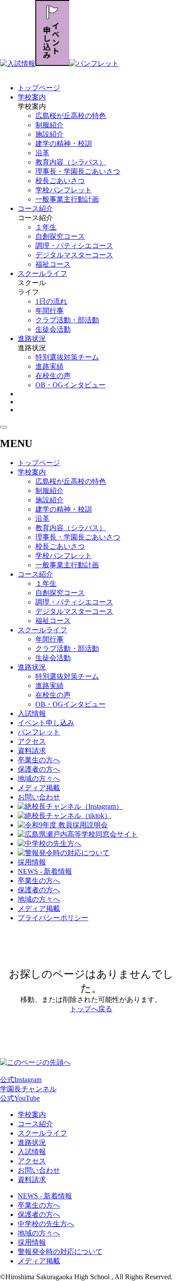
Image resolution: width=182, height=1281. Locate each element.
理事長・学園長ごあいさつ (77, 171)
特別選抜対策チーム (67, 357)
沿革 (42, 153)
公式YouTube (20, 1098)
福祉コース (53, 264)
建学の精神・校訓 (63, 143)
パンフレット (39, 732)
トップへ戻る (91, 1009)
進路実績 (49, 366)
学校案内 (32, 97)
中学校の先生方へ (46, 1223)
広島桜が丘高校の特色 (70, 115)
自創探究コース (60, 236)
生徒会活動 (53, 329)
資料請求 (32, 750)
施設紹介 (49, 134)
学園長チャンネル (28, 1089)
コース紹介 (35, 208)
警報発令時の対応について (60, 1251)
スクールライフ (42, 273)
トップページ (39, 88)
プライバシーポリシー (53, 918)
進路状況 (32, 338)
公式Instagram (21, 1079)
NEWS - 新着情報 (45, 871)
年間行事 (49, 310)
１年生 (46, 227)
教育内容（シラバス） (70, 162)
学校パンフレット (63, 190)
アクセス (32, 741)
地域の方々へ (39, 778)
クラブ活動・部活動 (67, 320)
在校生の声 (53, 375)
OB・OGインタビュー (70, 385)
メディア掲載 (39, 788)
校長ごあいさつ (60, 180)
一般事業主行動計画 (67, 199)
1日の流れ (51, 301)
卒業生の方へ (39, 760)
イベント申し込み (46, 723)
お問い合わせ (39, 797)
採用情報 (32, 862)
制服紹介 (49, 125)
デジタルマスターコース (74, 255)
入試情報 (32, 713)
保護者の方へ (39, 769)
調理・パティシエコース (74, 245)
